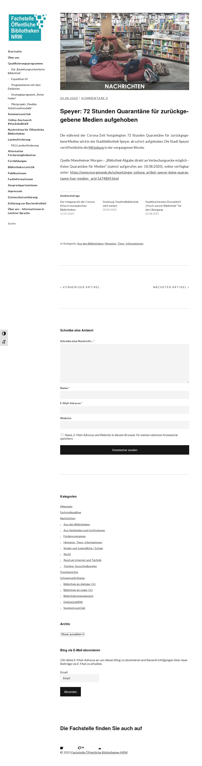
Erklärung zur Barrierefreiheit (27, 203)
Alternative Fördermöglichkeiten (22, 153)
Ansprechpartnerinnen (22, 185)
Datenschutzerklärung (22, 197)
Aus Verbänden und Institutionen (84, 530)
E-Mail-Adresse (71, 403)
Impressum (15, 191)
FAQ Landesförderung (25, 145)
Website (65, 418)
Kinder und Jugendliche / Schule (83, 548)
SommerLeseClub (19, 114)
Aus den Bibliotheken (90, 243)
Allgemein (66, 506)
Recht (67, 554)
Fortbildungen (17, 161)
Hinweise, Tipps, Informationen (124, 243)
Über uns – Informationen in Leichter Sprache (26, 211)
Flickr (75, 744)
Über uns (13, 57)
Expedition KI (19, 79)
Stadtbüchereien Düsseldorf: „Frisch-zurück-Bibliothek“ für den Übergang (163, 205)
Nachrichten (67, 518)
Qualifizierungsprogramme (25, 63)
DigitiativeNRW (73, 602)
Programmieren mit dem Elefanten (24, 86)
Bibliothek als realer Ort (78, 590)
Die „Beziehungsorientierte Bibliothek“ (26, 71)
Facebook (65, 744)
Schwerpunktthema (72, 578)
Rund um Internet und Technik (82, 560)
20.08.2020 (69, 98)
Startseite (15, 51)
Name (64, 388)
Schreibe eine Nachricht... (77, 341)
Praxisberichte (69, 572)
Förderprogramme (75, 536)
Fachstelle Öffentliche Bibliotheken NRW (27, 27)
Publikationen (17, 173)
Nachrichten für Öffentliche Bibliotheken (26, 131)
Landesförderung (19, 139)
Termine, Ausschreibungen (80, 566)
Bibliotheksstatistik (21, 167)
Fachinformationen (20, 179)
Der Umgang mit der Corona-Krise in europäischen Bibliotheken (77, 205)
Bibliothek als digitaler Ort (80, 584)
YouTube (96, 744)
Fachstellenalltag (70, 512)
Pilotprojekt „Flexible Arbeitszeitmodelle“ (22, 106)
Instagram (86, 744)
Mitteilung (96, 147)
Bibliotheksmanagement (79, 596)
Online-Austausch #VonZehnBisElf (20, 122)
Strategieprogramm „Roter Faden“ (26, 96)
